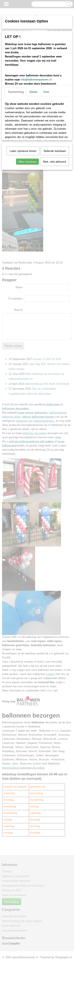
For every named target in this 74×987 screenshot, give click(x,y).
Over (46, 91)
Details (33, 91)
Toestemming (16, 91)
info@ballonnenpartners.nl (36, 79)
